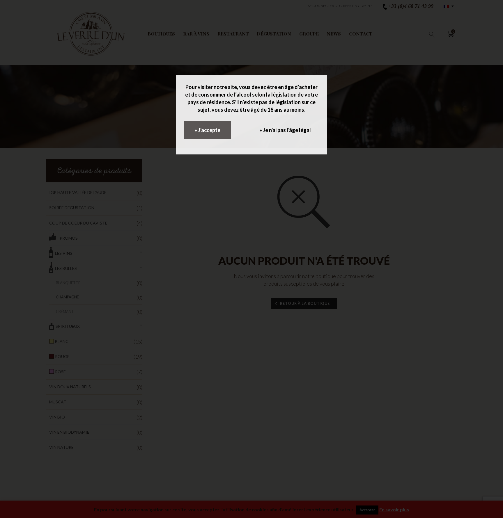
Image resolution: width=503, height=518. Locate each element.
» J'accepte (207, 130)
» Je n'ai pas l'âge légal (285, 130)
